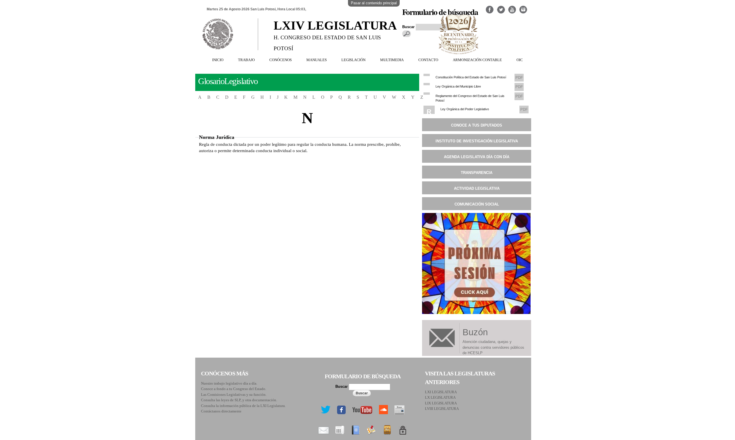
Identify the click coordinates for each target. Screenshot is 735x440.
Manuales (316, 60)
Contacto (428, 60)
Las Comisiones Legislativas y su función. (233, 394)
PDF (519, 77)
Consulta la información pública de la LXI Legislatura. (243, 406)
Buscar (342, 386)
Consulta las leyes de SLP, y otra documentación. (239, 400)
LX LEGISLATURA (440, 397)
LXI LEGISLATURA (441, 392)
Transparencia (476, 172)
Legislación (353, 60)
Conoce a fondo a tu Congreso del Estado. (233, 389)
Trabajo (246, 60)
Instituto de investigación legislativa (477, 141)
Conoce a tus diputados (476, 125)
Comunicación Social (476, 204)
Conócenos (280, 60)
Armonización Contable (477, 60)
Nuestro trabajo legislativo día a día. (229, 383)
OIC (520, 60)
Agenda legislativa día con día (476, 157)
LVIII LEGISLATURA (442, 408)
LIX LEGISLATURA (441, 403)
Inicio (217, 60)
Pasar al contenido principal (374, 3)
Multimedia (392, 60)
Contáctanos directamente (221, 411)
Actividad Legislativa (477, 188)
